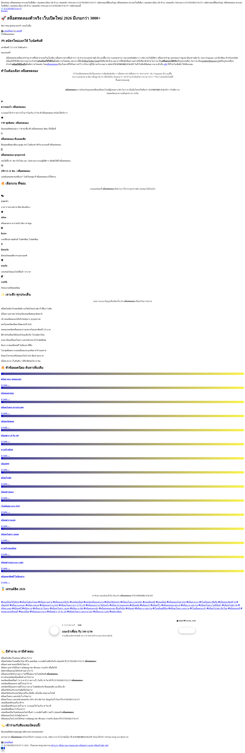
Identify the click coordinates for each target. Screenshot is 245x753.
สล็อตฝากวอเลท (86, 745)
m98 (165, 64)
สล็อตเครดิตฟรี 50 (228, 602)
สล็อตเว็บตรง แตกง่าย (179, 608)
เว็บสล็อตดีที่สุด (161, 608)
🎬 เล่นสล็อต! (7, 31)
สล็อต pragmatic (18, 605)
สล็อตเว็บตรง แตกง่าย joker (81, 612)
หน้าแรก (54, 745)
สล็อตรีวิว (156, 605)
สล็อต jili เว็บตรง (42, 608)
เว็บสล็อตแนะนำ (199, 608)
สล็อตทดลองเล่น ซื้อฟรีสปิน (113, 608)
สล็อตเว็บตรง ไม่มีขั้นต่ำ (210, 605)
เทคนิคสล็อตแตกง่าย (94, 602)
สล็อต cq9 (28, 608)
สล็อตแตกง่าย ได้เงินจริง (98, 605)
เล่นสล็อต (162, 602)
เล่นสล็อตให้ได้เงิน (11, 602)
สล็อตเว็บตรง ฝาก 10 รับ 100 (72, 605)
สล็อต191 (146, 605)
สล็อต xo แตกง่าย (144, 608)
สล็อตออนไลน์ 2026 (177, 602)
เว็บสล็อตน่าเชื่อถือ (209, 602)
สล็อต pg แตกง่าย (190, 605)
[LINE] (2, 748)
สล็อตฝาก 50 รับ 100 (57, 612)
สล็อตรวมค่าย (46, 602)
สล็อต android (33, 605)
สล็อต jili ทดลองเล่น (120, 605)
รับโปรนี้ (188, 631)
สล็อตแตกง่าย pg (39, 612)
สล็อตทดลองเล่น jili (171, 605)
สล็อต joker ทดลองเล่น (69, 745)
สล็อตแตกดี (235, 608)
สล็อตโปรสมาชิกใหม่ (218, 608)
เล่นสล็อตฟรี (149, 602)
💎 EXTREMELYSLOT (11, 9)
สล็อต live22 (193, 602)
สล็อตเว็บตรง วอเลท (61, 608)
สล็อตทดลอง (52, 64)
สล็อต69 (130, 608)
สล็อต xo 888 (77, 608)
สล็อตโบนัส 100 (230, 605)
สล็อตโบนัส (99, 745)
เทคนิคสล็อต (77, 602)
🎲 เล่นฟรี (17, 31)
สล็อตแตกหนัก (91, 608)
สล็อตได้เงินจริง (113, 602)
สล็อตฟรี (18, 608)
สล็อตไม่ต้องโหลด (29, 602)
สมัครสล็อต (116, 612)
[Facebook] (4, 748)
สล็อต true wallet (102, 612)
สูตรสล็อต (25, 612)
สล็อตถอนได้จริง (62, 602)
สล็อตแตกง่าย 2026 (49, 605)
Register (4, 11)
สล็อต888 (135, 605)
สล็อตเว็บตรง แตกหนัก (132, 602)
